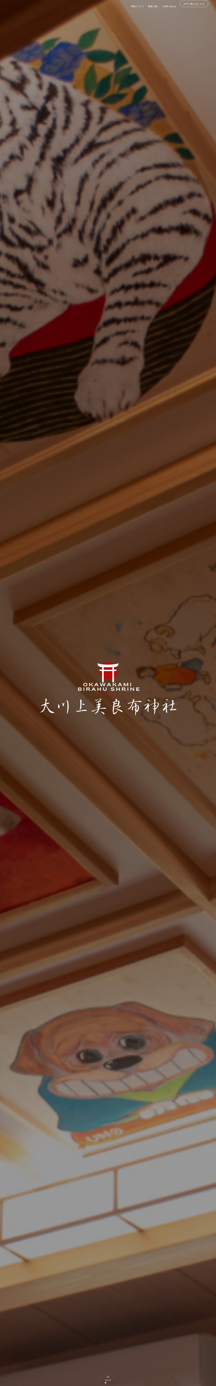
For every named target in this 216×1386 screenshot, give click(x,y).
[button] (103, 1382)
